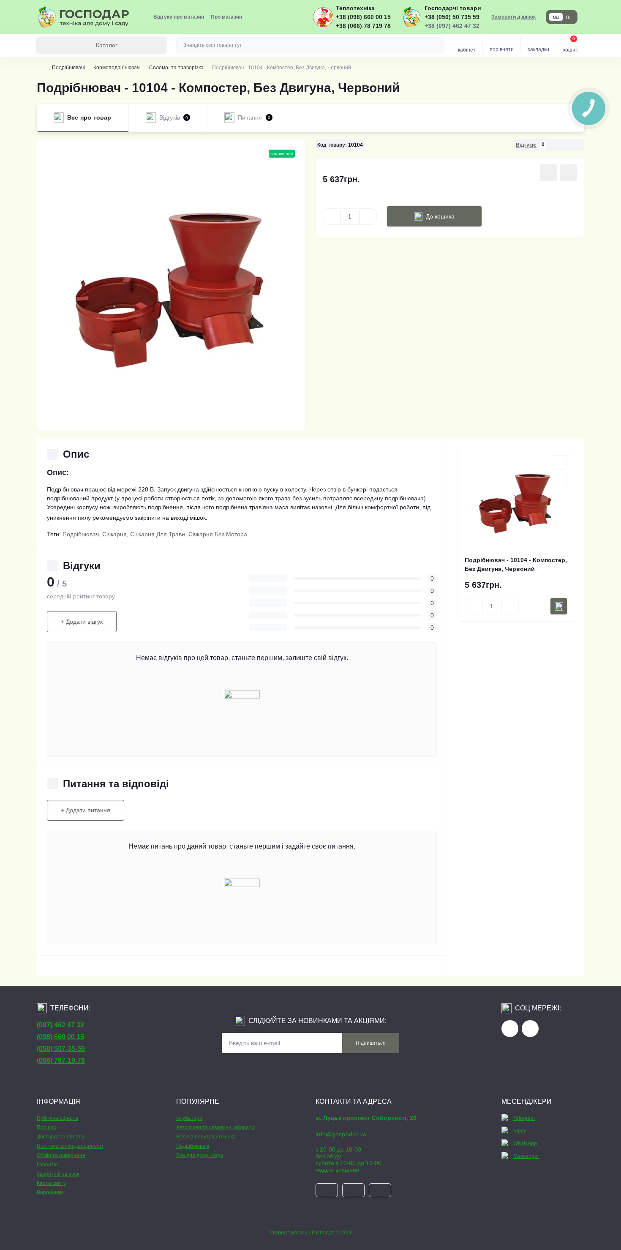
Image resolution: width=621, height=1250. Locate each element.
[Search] (436, 45)
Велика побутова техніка (206, 1137)
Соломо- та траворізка (176, 68)
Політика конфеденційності (70, 1146)
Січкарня (114, 534)
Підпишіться (371, 1043)
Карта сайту (51, 1183)
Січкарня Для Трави (157, 534)
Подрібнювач (81, 534)
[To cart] (558, 606)
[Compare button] (568, 172)
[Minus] (331, 216)
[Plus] (368, 216)
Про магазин (226, 17)
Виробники (50, 1192)
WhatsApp (525, 1143)
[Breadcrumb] (40, 67)
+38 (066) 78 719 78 (363, 25)
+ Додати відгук (82, 621)
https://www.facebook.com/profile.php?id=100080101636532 (509, 1028)
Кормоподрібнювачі (117, 68)
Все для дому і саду (199, 1155)
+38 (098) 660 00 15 (363, 17)
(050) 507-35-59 (61, 1048)
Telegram (524, 1118)
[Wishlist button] (548, 172)
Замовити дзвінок (513, 17)
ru (568, 17)
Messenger (526, 1156)
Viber (519, 1131)
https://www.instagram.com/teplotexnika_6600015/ (530, 1028)
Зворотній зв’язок (58, 1174)
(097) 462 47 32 (60, 1025)
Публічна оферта (57, 1118)
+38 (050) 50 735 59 (452, 17)
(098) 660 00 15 (60, 1036)
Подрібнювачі (68, 68)
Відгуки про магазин (178, 17)
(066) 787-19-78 (61, 1060)
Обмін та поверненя (61, 1155)
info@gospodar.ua (341, 1134)
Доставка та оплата (60, 1137)
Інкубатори (189, 1118)
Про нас (46, 1127)
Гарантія (47, 1165)
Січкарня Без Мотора (217, 534)
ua (556, 17)
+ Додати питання (85, 810)
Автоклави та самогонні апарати (215, 1127)
